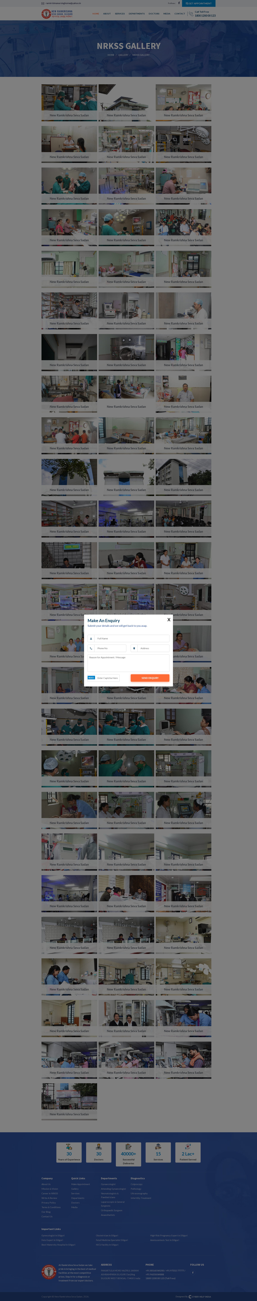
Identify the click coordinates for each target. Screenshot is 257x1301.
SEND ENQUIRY (150, 678)
